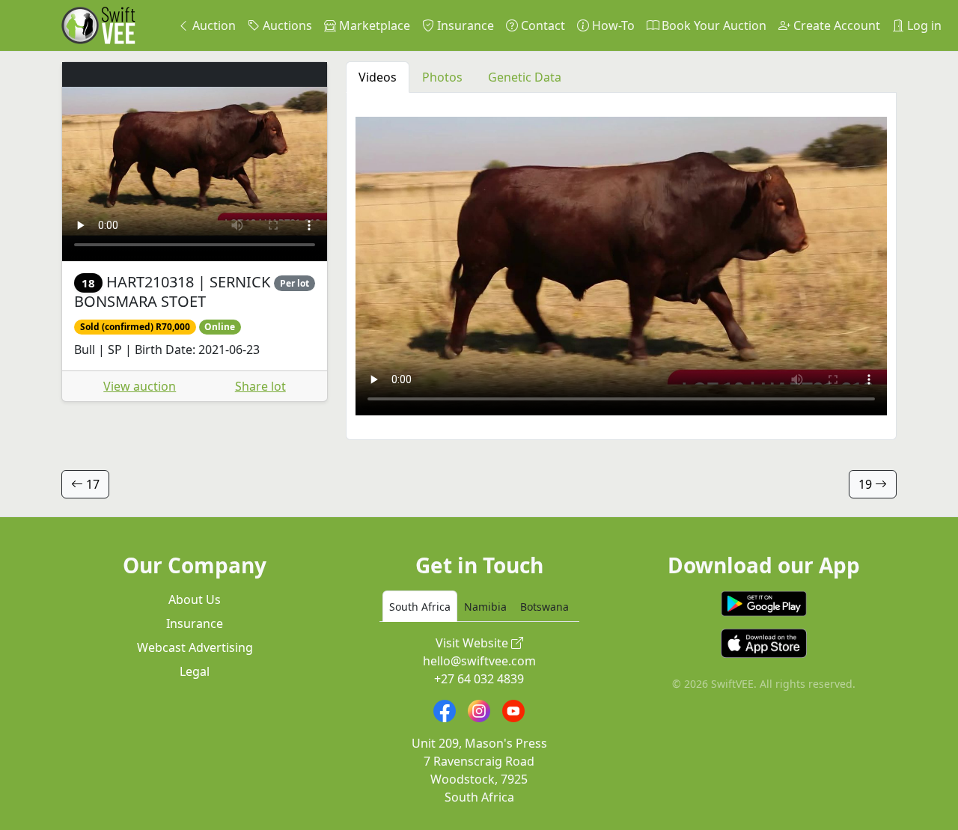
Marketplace (373, 25)
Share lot (260, 386)
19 (866, 484)
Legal (195, 671)
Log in (923, 25)
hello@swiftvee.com (479, 661)
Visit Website (473, 643)
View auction (139, 386)
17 (91, 484)
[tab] (419, 606)
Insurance (464, 25)
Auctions (286, 25)
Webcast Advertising (195, 647)
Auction (212, 25)
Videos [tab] (378, 77)
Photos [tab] (442, 77)
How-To (612, 25)
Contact (541, 25)
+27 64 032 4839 (479, 679)
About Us (194, 599)
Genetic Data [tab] (524, 77)
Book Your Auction (712, 25)
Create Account (835, 25)
